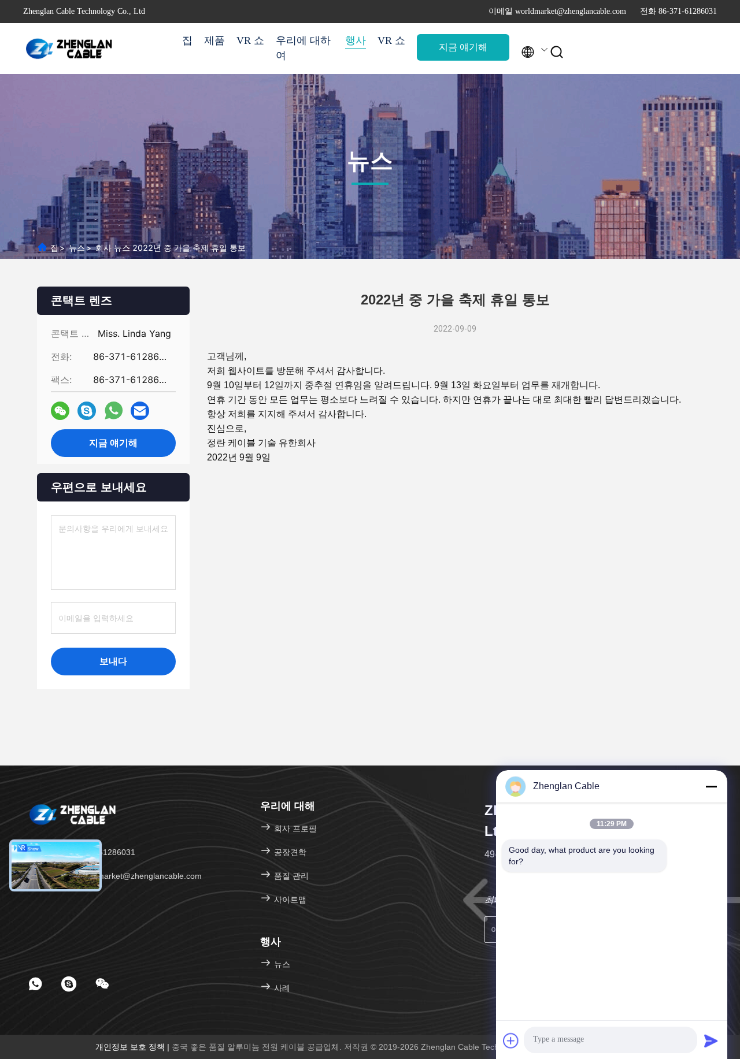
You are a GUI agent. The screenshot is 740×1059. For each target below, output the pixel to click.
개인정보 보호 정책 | (133, 1046)
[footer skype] (68, 984)
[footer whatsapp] (35, 984)
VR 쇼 (250, 40)
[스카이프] (86, 411)
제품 (214, 40)
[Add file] (511, 1040)
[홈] (69, 48)
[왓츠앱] (113, 411)
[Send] (711, 1040)
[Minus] (711, 786)
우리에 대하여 (303, 48)
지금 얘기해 (463, 47)
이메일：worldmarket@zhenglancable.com (122, 875)
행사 (355, 40)
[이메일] (139, 411)
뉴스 (77, 247)
